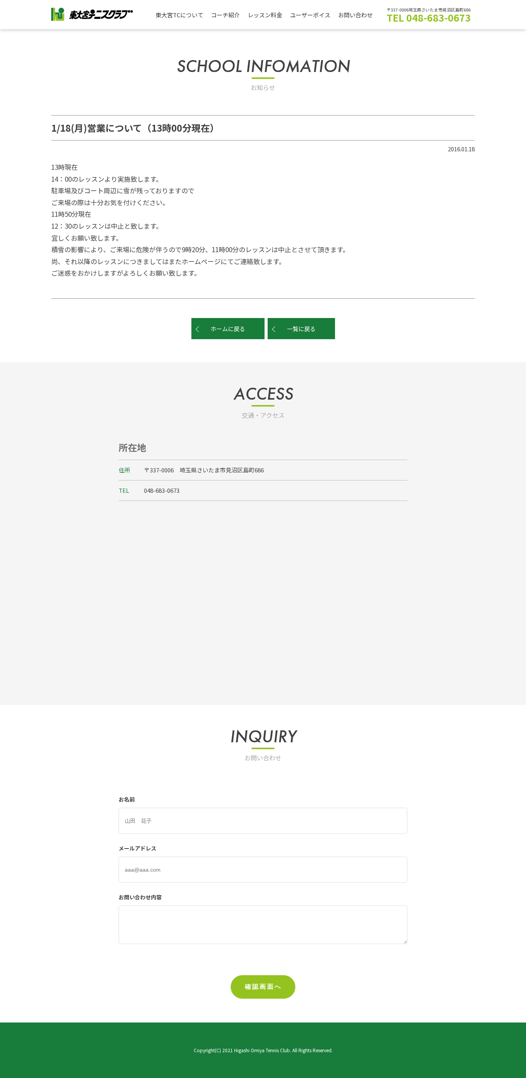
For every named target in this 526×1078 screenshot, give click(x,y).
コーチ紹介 (225, 15)
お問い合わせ (355, 15)
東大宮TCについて (179, 15)
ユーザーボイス (310, 15)
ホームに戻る (228, 329)
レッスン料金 (265, 15)
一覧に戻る (301, 329)
